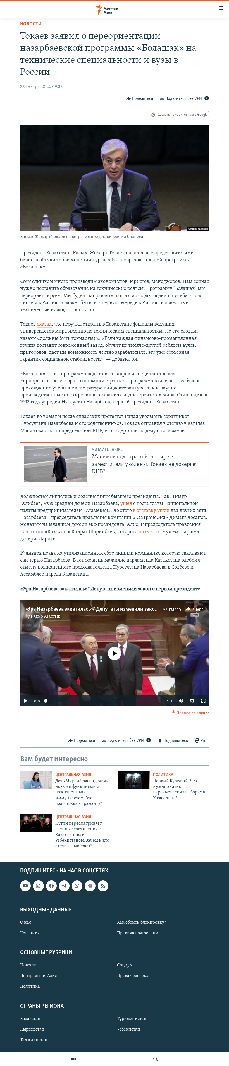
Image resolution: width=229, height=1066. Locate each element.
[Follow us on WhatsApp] (77, 885)
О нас (25, 922)
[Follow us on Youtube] (25, 885)
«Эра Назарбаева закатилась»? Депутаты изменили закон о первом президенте (117, 609)
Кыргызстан (32, 1029)
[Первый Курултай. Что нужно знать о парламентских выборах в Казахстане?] (134, 780)
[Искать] (155, 1059)
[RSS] (103, 885)
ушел (126, 503)
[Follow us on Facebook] (51, 885)
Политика (163, 775)
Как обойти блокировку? (141, 922)
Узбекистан (128, 1029)
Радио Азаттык (45, 616)
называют (150, 532)
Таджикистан (33, 1040)
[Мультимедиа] (73, 1059)
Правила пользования (139, 933)
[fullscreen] (203, 700)
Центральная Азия (73, 775)
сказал (44, 324)
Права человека (133, 976)
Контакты (30, 933)
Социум (125, 965)
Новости (31, 24)
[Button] (139, 98)
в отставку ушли (151, 510)
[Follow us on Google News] (90, 885)
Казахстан (30, 1019)
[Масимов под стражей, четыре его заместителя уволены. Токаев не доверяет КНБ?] (55, 464)
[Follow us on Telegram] (64, 885)
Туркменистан (132, 1019)
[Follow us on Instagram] (38, 885)
